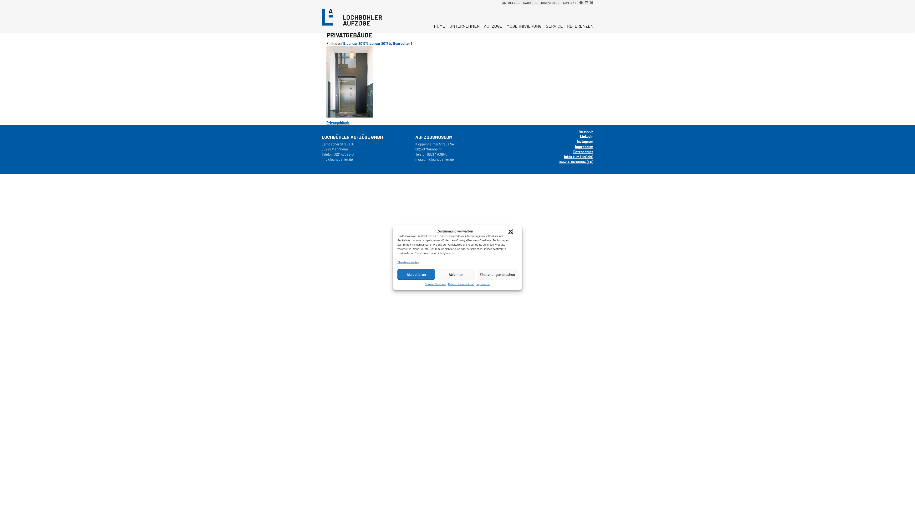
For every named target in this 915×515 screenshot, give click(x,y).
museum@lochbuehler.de (434, 159)
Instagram (585, 141)
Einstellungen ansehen (497, 274)
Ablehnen (456, 274)
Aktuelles (511, 2)
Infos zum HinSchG (578, 156)
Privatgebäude (338, 122)
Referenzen (580, 26)
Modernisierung (524, 26)
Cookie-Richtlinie (435, 284)
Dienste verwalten (408, 262)
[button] (510, 231)
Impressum (483, 284)
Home (439, 26)
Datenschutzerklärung (461, 284)
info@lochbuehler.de (337, 159)
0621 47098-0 (343, 154)
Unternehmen (464, 26)
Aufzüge (493, 26)
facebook (586, 131)
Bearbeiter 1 (402, 43)
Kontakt (569, 2)
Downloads (550, 2)
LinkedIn (586, 136)
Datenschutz (583, 151)
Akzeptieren (416, 274)
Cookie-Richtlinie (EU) (576, 162)
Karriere (530, 2)
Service (554, 26)
